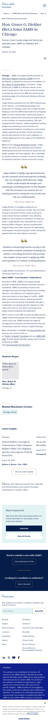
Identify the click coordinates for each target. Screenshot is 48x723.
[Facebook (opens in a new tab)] (19, 657)
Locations (5, 632)
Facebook (24, 336)
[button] (45, 58)
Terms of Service (28, 644)
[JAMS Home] (11, 5)
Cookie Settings (28, 636)
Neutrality (26, 632)
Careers (5, 640)
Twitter (7, 336)
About (4, 644)
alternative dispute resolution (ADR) (17, 78)
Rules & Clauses (8, 628)
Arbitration (6, 437)
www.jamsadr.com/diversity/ (18, 345)
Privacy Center (27, 640)
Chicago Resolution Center (24, 144)
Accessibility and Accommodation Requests (32, 649)
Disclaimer (26, 619)
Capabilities (6, 636)
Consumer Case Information (32, 628)
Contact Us (26, 624)
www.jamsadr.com (37, 330)
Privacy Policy (33, 714)
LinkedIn (15, 336)
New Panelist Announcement (14, 18)
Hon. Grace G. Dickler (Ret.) (13, 84)
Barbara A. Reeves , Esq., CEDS (14, 464)
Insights (5, 624)
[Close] (45, 703)
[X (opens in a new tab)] (9, 657)
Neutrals (5, 619)
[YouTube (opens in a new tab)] (13, 657)
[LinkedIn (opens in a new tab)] (4, 657)
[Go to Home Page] (9, 596)
